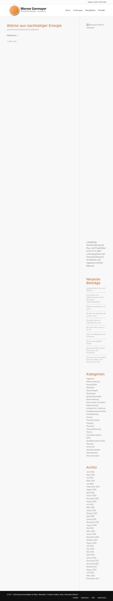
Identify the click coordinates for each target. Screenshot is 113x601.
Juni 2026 (90, 472)
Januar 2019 (91, 534)
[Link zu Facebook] (100, 594)
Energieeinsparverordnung (96, 411)
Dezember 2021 (92, 499)
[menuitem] (68, 10)
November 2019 (92, 522)
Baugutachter (12, 29)
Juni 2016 (90, 573)
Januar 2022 (91, 496)
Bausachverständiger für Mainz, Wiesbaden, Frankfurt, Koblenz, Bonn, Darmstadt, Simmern (47, 594)
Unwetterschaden (93, 450)
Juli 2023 (90, 484)
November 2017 (92, 564)
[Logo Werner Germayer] (28, 10)
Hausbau (89, 423)
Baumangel (90, 393)
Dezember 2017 (92, 561)
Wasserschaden (92, 456)
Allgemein (90, 379)
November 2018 (92, 537)
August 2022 (91, 490)
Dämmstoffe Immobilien (95, 402)
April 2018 (90, 555)
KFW (88, 438)
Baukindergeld (92, 391)
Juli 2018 (90, 546)
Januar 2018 (91, 558)
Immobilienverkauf (93, 435)
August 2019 (91, 525)
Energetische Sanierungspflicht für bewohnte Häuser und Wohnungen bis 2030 (96, 359)
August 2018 (91, 543)
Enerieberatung (92, 414)
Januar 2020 (91, 519)
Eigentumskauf (92, 405)
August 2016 (91, 570)
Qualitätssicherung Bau (95, 441)
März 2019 (90, 531)
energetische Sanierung (29, 29)
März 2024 (90, 481)
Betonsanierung (92, 399)
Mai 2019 (90, 528)
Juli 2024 (90, 478)
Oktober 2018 (91, 540)
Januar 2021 (91, 510)
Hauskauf (90, 426)
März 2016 (90, 576)
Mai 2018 (90, 552)
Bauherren (90, 387)
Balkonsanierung (93, 382)
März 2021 (90, 507)
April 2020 (90, 516)
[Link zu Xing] (104, 594)
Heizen (89, 432)
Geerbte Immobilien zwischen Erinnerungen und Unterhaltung (95, 350)
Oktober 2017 (91, 567)
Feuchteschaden (93, 420)
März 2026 (90, 475)
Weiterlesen (11, 35)
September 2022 (92, 487)
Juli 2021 (90, 504)
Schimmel (90, 447)
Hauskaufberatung (93, 429)
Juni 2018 (90, 549)
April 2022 (90, 493)
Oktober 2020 (91, 513)
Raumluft (90, 444)
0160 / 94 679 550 (100, 2)
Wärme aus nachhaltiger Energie (34, 25)
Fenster (89, 417)
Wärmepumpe (91, 453)
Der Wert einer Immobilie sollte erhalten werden (96, 314)
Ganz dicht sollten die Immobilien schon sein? (93, 321)
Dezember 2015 (92, 579)
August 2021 (91, 501)
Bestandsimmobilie (94, 396)
